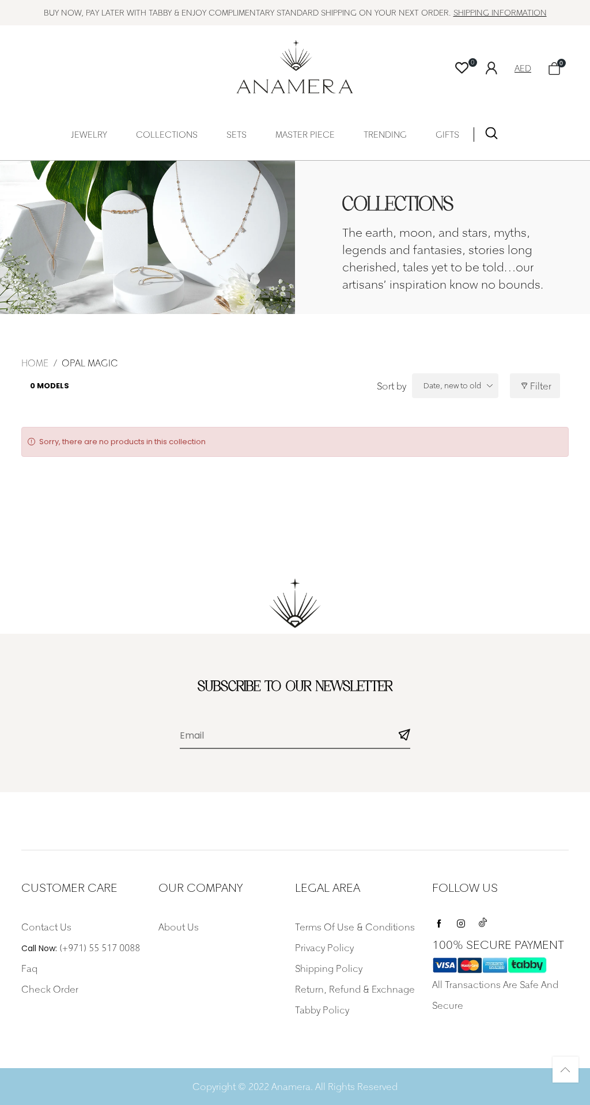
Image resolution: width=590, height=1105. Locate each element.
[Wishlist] (461, 68)
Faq (29, 968)
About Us (178, 927)
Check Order (49, 989)
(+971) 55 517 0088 (99, 947)
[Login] (500, 67)
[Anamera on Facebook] (439, 921)
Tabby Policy (322, 1010)
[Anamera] (295, 66)
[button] (404, 736)
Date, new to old (452, 385)
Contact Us (46, 927)
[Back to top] (565, 1070)
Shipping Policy (328, 968)
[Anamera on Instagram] (461, 921)
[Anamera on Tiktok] (483, 921)
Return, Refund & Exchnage (355, 989)
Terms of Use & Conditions (355, 927)
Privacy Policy (324, 947)
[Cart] (554, 68)
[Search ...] (491, 136)
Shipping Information (500, 12)
